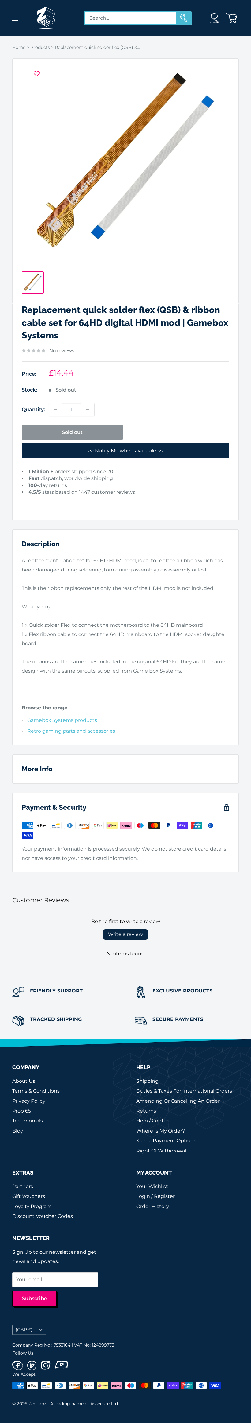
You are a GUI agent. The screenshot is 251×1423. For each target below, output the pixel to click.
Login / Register (155, 1196)
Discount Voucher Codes (42, 1216)
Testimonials (27, 1121)
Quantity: (33, 409)
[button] (32, 502)
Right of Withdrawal (161, 1151)
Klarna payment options (166, 1141)
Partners (22, 1186)
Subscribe (34, 1298)
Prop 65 (21, 1111)
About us (23, 1081)
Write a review (125, 934)
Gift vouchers (28, 1196)
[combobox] (130, 18)
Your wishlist (152, 1186)
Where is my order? (160, 1131)
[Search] (184, 18)
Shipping (147, 1081)
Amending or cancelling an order (178, 1101)
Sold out (72, 432)
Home (18, 47)
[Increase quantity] (87, 409)
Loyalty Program (32, 1206)
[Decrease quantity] (55, 409)
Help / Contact (153, 1121)
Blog (18, 1131)
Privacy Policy (28, 1101)
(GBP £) (24, 1329)
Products (40, 47)
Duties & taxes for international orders (184, 1091)
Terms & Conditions (36, 1091)
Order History (152, 1206)
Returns (146, 1111)
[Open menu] (15, 18)
